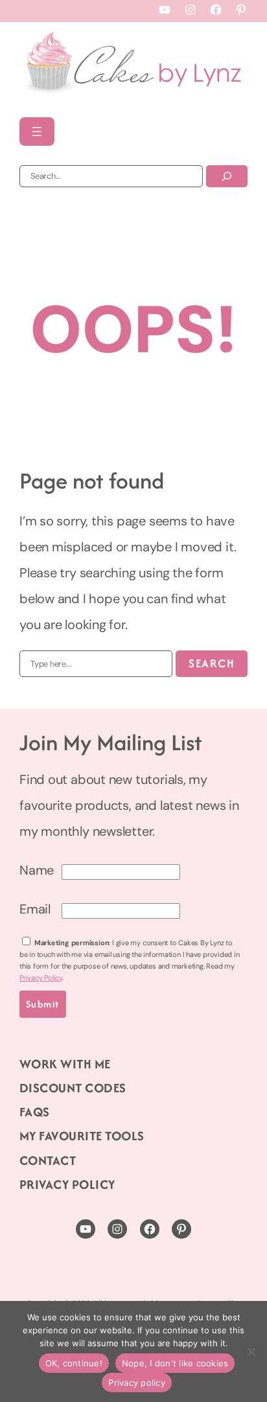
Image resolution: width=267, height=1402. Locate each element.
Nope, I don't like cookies (175, 1363)
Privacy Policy (40, 977)
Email (35, 909)
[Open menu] (36, 131)
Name (36, 870)
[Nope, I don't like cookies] (250, 1351)
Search (212, 663)
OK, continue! (73, 1363)
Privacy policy (136, 1382)
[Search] (227, 176)
